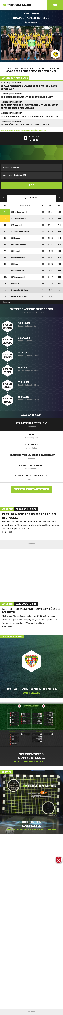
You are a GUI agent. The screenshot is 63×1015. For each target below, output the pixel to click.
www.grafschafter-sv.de (31, 476)
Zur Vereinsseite (31, 22)
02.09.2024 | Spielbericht (11, 102)
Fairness (3, 197)
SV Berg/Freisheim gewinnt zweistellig (25, 124)
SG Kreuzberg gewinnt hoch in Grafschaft (27, 97)
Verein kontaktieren (31, 489)
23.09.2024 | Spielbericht (11, 83)
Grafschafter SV (31, 423)
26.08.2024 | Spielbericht (11, 113)
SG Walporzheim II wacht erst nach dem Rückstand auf (29, 87)
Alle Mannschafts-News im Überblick (23, 130)
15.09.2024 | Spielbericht (11, 94)
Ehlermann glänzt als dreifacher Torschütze (29, 116)
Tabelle (33, 197)
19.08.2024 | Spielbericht (11, 121)
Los (31, 185)
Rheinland (35, 14)
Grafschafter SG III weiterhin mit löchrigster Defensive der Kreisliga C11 (29, 106)
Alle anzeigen (30, 415)
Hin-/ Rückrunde (59, 197)
